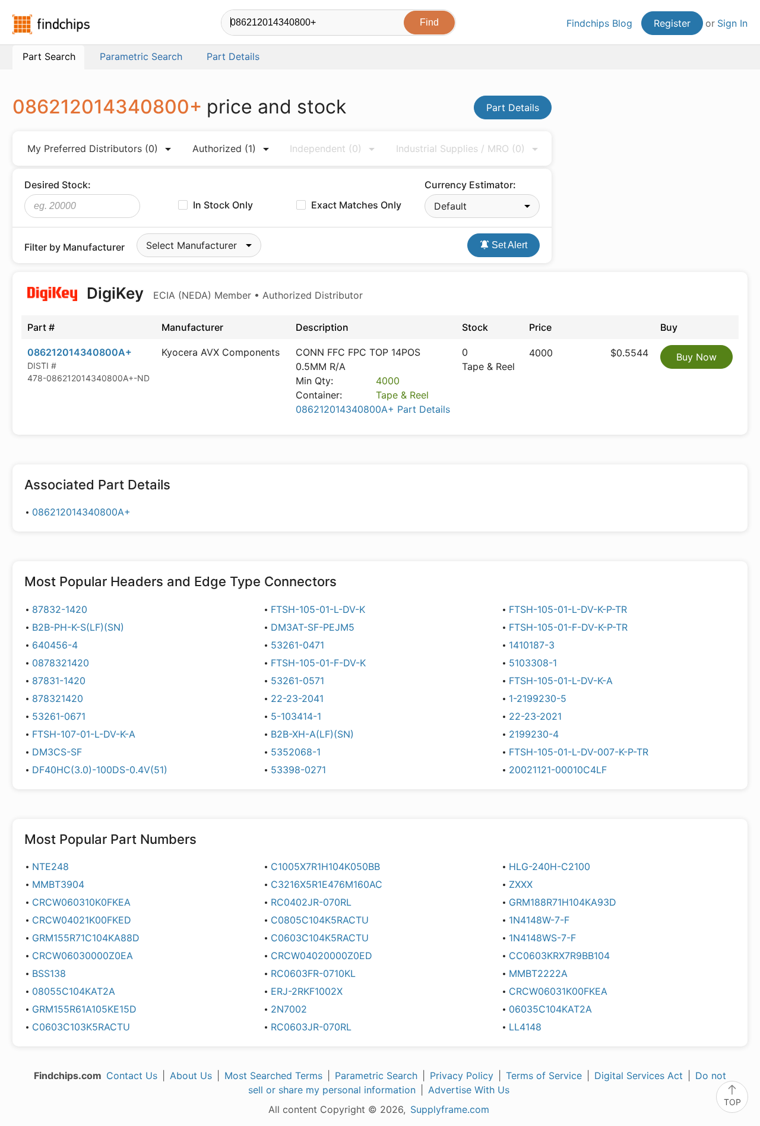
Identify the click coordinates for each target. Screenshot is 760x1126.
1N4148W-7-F (539, 920)
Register (672, 23)
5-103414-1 (296, 716)
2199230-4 (534, 734)
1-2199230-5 (537, 698)
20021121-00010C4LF (558, 770)
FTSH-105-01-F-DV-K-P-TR (568, 627)
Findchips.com (51, 24)
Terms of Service (544, 1075)
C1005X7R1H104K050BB (325, 866)
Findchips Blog (599, 23)
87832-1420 (59, 609)
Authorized (224, 148)
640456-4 (55, 645)
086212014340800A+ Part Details (373, 409)
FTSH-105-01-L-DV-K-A (561, 681)
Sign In (732, 23)
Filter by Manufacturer (74, 247)
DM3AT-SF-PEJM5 (312, 627)
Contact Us (131, 1075)
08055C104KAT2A (73, 991)
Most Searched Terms (273, 1075)
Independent (326, 148)
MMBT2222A (538, 973)
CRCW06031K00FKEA (558, 991)
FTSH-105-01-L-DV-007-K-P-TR (578, 752)
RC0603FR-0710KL (313, 973)
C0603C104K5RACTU (320, 938)
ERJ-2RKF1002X (307, 991)
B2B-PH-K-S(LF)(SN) (78, 627)
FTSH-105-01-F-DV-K (318, 663)
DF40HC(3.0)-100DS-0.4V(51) (99, 770)
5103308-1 (533, 663)
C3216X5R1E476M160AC (326, 884)
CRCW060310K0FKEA (81, 902)
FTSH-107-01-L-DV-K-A (83, 734)
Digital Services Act (638, 1075)
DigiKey (223, 293)
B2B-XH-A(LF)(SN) (312, 734)
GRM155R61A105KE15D (84, 1009)
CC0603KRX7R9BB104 (559, 955)
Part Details (512, 107)
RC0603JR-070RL (311, 1027)
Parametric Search (376, 1075)
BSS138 (49, 973)
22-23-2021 (535, 716)
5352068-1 (296, 752)
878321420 (57, 698)
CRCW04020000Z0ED (321, 955)
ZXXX (521, 884)
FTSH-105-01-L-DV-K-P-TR (568, 609)
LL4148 (525, 1027)
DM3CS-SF (57, 752)
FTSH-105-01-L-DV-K (318, 609)
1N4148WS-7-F (542, 938)
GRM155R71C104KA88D (86, 938)
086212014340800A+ (79, 352)
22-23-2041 (297, 698)
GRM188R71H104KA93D (562, 902)
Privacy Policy (461, 1075)
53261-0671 (59, 716)
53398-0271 (298, 770)
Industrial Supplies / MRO (460, 148)
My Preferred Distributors (92, 148)
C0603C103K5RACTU (81, 1027)
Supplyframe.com (449, 1109)
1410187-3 (532, 645)
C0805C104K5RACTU (320, 920)
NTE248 (50, 866)
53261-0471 (297, 645)
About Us (191, 1075)
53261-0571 (297, 681)
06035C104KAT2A (550, 1009)
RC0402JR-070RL (311, 902)
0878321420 (60, 663)
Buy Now (696, 357)
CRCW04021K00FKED (81, 920)
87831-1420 (59, 681)
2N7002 (289, 1009)
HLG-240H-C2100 (549, 866)
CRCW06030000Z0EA (82, 955)
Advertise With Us (468, 1090)
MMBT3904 (58, 884)
